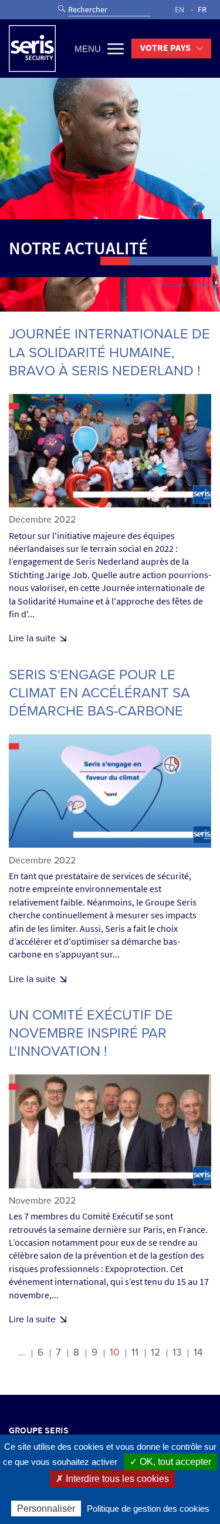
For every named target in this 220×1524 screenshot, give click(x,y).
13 (176, 1352)
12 (155, 1352)
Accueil (174, 285)
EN (179, 9)
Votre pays (165, 48)
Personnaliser (46, 1508)
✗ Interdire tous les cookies (112, 1479)
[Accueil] (32, 48)
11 (134, 1352)
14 (198, 1352)
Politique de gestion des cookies (148, 1508)
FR (202, 9)
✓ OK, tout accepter (170, 1462)
